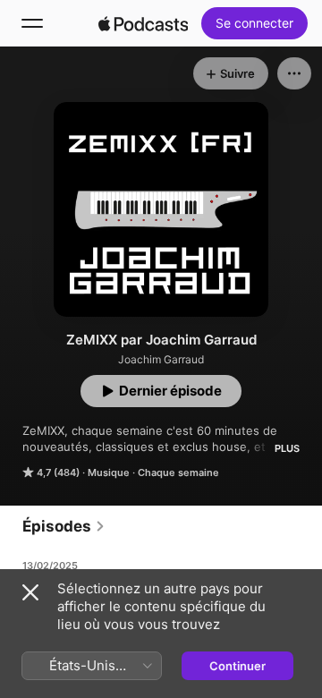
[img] (143, 23)
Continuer (237, 666)
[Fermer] (30, 592)
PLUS (287, 448)
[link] (64, 526)
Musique (109, 472)
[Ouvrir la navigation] (32, 23)
